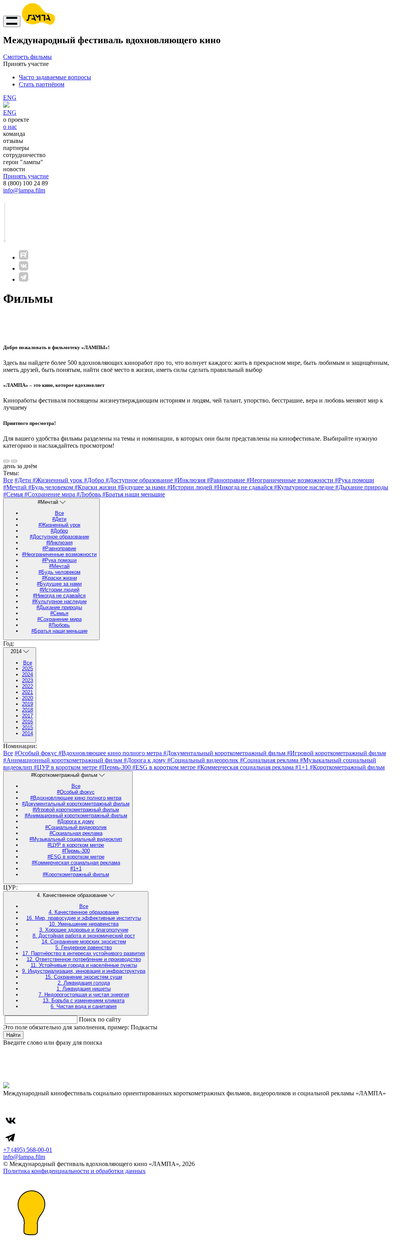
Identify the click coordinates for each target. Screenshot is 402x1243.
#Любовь (89, 494)
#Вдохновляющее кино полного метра (110, 753)
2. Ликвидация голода (84, 983)
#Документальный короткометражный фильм (225, 753)
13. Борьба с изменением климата (83, 1000)
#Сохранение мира (50, 494)
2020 (27, 698)
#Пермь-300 (115, 767)
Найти (13, 1035)
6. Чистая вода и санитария (84, 1006)
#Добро (95, 480)
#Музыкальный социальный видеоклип (75, 839)
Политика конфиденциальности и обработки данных (74, 1171)
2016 (27, 722)
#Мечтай (15, 487)
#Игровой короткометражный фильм (336, 753)
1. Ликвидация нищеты (84, 989)
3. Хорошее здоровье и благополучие (83, 930)
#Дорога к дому (145, 760)
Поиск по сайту (100, 1019)
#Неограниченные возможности (291, 480)
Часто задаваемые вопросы (55, 77)
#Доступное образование (140, 480)
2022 (27, 686)
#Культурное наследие (304, 487)
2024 (27, 674)
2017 (27, 716)
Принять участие (26, 176)
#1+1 (302, 767)
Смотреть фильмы (27, 56)
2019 (27, 704)
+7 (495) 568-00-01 (27, 1149)
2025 (27, 669)
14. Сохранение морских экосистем (84, 942)
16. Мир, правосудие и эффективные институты (83, 918)
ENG (9, 97)
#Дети (24, 480)
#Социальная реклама (270, 760)
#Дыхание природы (361, 487)
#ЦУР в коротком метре (66, 767)
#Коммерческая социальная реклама (246, 767)
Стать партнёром (41, 84)
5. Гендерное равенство (83, 947)
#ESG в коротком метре (164, 767)
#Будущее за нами (142, 487)
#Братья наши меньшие (133, 494)
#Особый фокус (36, 753)
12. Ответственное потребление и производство (84, 959)
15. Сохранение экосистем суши (83, 977)
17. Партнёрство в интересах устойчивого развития (83, 953)
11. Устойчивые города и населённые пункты (84, 965)
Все (8, 480)
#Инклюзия (190, 480)
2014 (27, 733)
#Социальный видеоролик (203, 760)
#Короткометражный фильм (347, 767)
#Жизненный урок (58, 480)
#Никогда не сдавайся (244, 487)
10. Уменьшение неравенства (84, 924)
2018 (27, 710)
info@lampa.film (24, 190)
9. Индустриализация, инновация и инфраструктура (83, 971)
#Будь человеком (51, 487)
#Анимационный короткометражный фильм (63, 760)
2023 (27, 680)
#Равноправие (227, 480)
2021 (27, 692)
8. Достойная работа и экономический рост (84, 936)
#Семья (13, 494)
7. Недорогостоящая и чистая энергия (83, 995)
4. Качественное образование (84, 912)
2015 (27, 727)
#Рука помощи (354, 480)
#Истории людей (190, 487)
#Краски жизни (96, 487)
